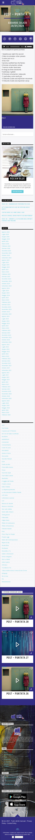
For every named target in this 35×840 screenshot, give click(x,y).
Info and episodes (17, 191)
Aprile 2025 (5, 269)
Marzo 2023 (5, 328)
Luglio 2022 (5, 347)
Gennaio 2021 (6, 389)
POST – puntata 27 (18, 658)
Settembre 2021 (6, 370)
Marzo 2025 (5, 272)
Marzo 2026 (5, 244)
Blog (5, 757)
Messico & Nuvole (7, 503)
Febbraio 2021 (6, 387)
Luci (3, 501)
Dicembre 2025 (6, 251)
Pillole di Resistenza (8, 526)
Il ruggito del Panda (7, 481)
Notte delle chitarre (7, 512)
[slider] (29, 46)
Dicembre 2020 (6, 391)
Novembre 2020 (7, 394)
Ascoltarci (5, 436)
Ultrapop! (4, 573)
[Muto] (26, 47)
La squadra (7, 762)
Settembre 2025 (6, 258)
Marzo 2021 (5, 384)
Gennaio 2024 (6, 304)
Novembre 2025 (7, 253)
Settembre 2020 (6, 398)
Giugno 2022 (5, 349)
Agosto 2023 (6, 316)
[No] (33, 835)
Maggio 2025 (6, 267)
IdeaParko (5, 478)
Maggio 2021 (6, 379)
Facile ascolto (6, 464)
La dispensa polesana (8, 489)
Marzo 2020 (5, 412)
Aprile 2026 (5, 241)
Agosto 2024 (6, 288)
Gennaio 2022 (6, 361)
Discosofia (5, 456)
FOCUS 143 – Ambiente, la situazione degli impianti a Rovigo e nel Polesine (17, 220)
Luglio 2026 (5, 234)
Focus (3, 470)
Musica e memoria (7, 506)
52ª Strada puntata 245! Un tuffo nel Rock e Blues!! (16, 208)
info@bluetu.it (9, 784)
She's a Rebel (6, 559)
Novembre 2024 (7, 281)
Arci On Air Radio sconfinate (10, 434)
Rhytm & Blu (5, 542)
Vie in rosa (5, 576)
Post (4, 118)
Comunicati (5, 442)
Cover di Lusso (6, 448)
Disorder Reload (7, 459)
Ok (13, 837)
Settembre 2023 (6, 314)
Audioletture (5, 439)
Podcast (6, 764)
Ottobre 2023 (6, 312)
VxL (3, 579)
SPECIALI (4, 565)
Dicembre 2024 (6, 279)
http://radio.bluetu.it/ (11, 777)
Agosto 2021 (6, 373)
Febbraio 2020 (6, 415)
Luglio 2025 (5, 262)
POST (17, 11)
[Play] (4, 47)
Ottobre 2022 (6, 340)
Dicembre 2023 (6, 307)
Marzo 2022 (5, 356)
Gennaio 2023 (6, 333)
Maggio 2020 (6, 408)
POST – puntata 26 (17, 694)
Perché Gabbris (8, 754)
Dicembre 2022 (6, 335)
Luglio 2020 (5, 403)
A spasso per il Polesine (9, 431)
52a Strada (5, 428)
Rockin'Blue (5, 545)
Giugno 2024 (5, 293)
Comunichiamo (6, 445)
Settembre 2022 (6, 342)
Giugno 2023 (5, 321)
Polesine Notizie (7, 529)
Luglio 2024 (5, 290)
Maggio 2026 (6, 239)
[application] (17, 46)
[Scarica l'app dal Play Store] (17, 796)
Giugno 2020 (5, 405)
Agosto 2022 (6, 344)
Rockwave (5, 548)
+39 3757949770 (10, 781)
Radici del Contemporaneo (10, 540)
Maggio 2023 (6, 323)
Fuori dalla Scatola (7, 475)
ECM (3, 461)
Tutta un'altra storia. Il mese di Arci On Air (14, 570)
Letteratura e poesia (8, 498)
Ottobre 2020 (6, 396)
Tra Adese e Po (6, 568)
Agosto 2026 (6, 232)
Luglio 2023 (5, 319)
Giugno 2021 (5, 377)
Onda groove (6, 515)
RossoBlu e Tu (6, 551)
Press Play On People (8, 534)
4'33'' (3, 425)
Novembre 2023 (7, 309)
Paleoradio (5, 517)
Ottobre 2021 (6, 368)
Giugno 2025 (5, 265)
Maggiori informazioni (9, 127)
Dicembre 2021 (6, 363)
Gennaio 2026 (6, 248)
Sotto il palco (6, 562)
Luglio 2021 (5, 375)
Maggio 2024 (6, 295)
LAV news (5, 495)
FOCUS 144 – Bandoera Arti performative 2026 (16, 204)
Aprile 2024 (5, 297)
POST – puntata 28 (17, 622)
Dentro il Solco (6, 453)
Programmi (7, 759)
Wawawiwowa (6, 582)
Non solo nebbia (7, 509)
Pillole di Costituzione (8, 523)
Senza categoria (6, 556)
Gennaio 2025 (6, 276)
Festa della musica (7, 467)
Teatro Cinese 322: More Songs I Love (13, 212)
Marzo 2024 (5, 300)
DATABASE (5, 450)
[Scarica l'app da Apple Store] (17, 804)
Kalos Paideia (6, 487)
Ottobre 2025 (6, 255)
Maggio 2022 (6, 351)
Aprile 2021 (5, 382)
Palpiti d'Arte (5, 520)
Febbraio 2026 (6, 246)
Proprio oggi (5, 537)
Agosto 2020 (6, 401)
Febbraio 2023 (6, 330)
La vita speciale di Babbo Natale (11, 492)
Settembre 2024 (6, 286)
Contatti (6, 766)
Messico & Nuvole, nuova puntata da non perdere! (17, 216)
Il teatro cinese (6, 484)
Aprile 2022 (5, 354)
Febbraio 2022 (6, 358)
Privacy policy (19, 837)
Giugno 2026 (5, 237)
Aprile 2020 (5, 410)
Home (6, 752)
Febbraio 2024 (6, 302)
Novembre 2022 (7, 337)
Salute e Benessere (7, 554)
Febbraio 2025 (6, 274)
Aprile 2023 (5, 326)
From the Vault (6, 473)
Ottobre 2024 (6, 283)
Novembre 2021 (7, 365)
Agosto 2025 (6, 260)
